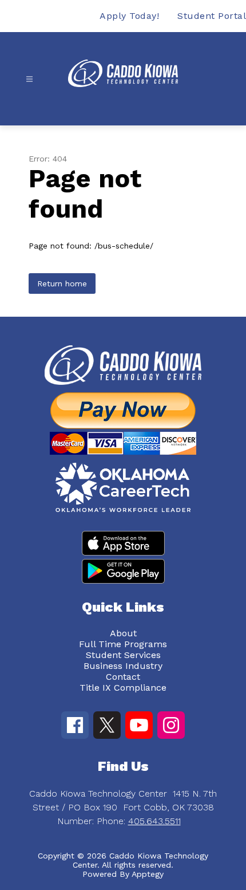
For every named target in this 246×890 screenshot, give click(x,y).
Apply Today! (129, 15)
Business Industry (123, 665)
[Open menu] (29, 79)
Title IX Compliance (123, 687)
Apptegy (148, 874)
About (123, 633)
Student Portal (211, 15)
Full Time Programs (123, 644)
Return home (62, 283)
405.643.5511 (154, 821)
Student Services (123, 654)
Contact (123, 676)
